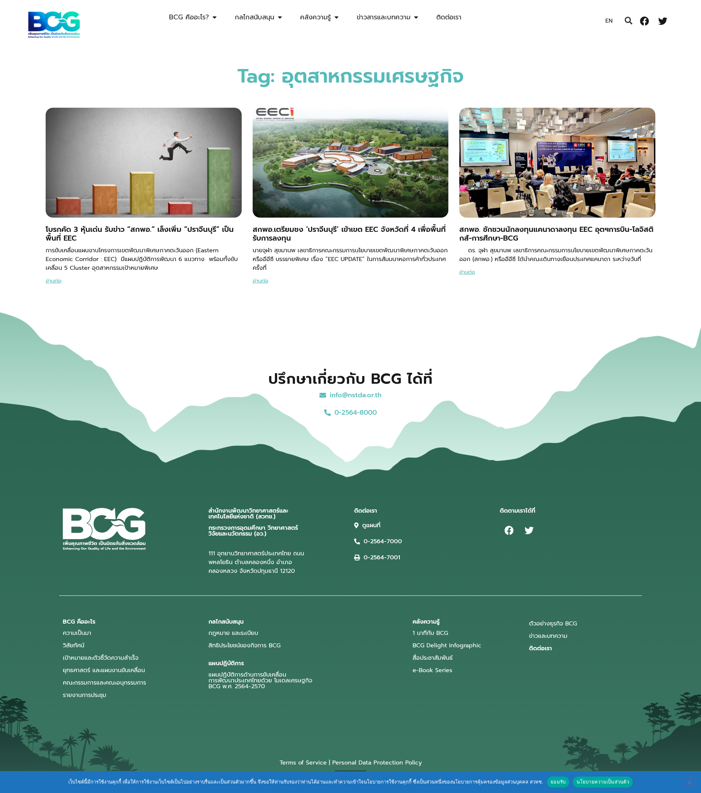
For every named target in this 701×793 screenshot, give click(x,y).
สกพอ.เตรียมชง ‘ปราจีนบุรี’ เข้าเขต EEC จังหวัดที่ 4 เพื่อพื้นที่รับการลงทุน (349, 234)
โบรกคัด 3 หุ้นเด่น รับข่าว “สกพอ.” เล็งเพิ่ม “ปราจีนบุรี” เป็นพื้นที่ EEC (140, 234)
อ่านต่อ (53, 281)
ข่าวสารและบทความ (383, 17)
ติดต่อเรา (448, 17)
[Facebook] (644, 21)
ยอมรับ (558, 782)
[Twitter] (663, 21)
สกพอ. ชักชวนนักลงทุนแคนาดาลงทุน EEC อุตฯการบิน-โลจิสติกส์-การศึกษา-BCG (556, 234)
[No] (689, 781)
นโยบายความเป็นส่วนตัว (602, 782)
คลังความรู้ (315, 17)
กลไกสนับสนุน (254, 17)
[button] (628, 21)
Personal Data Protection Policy (377, 762)
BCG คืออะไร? (189, 17)
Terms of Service (303, 762)
